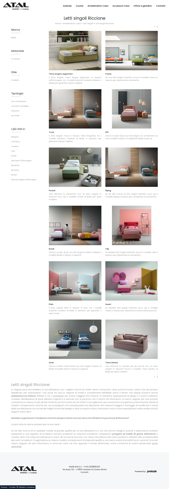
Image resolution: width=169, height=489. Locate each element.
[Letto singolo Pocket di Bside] (75, 167)
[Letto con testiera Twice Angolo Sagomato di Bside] (75, 50)
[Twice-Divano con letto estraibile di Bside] (131, 339)
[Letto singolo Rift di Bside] (131, 109)
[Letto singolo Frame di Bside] (131, 50)
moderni (15, 80)
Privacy (4, 487)
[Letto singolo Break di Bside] (75, 225)
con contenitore (18, 101)
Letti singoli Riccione (104, 23)
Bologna (15, 137)
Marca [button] (15, 30)
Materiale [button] (17, 51)
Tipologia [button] (17, 93)
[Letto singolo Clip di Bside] (131, 225)
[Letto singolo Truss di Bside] (75, 109)
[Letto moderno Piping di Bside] (131, 167)
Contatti (160, 5)
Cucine (79, 5)
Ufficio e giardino (143, 5)
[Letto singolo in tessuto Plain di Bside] (75, 281)
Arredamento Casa (98, 5)
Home (58, 23)
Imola (13, 156)
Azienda (67, 5)
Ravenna (15, 165)
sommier (15, 115)
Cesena (14, 146)
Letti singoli (88, 23)
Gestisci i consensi (27, 487)
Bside (13, 37)
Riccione (15, 170)
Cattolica (15, 141)
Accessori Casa (120, 5)
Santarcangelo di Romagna (23, 179)
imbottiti (15, 111)
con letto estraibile (20, 106)
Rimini (14, 175)
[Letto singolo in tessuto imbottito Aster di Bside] (75, 339)
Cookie (12, 487)
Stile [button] (14, 72)
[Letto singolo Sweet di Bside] (131, 281)
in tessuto (15, 59)
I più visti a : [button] (18, 129)
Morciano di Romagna (21, 160)
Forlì (13, 151)
